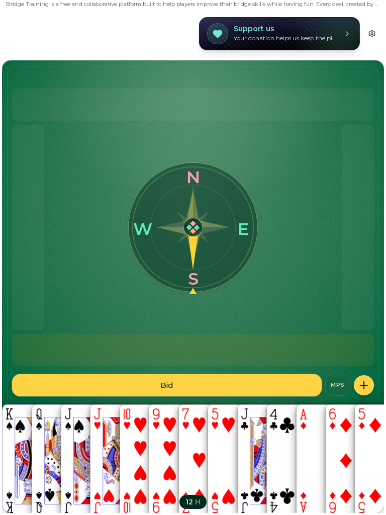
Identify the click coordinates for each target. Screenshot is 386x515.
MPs (338, 384)
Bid (167, 385)
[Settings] (372, 34)
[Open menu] (364, 385)
